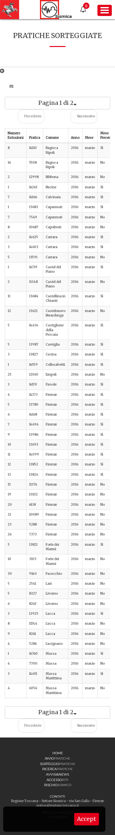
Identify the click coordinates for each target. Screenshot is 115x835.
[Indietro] (3, 71)
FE (11, 86)
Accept (86, 819)
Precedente (33, 116)
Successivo (86, 116)
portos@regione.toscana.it (57, 805)
